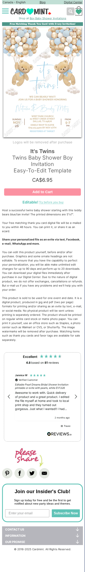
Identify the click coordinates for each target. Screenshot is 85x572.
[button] (9, 397)
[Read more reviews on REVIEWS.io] (59, 434)
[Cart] (78, 13)
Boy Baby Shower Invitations (48, 18)
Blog (43, 2)
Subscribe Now (66, 513)
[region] (42, 397)
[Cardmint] (37, 11)
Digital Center (73, 2)
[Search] (70, 11)
